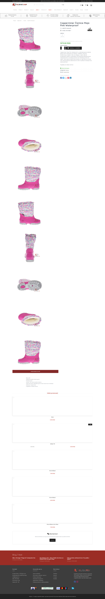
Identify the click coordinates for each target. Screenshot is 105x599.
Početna (15, 9)
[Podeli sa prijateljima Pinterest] (68, 78)
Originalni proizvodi (33, 15)
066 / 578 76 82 (15, 578)
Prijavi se (52, 540)
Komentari (53, 534)
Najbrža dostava (96, 15)
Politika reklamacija (37, 577)
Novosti (55, 575)
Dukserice (43, 9)
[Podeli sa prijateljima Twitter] (63, 78)
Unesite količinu (63, 45)
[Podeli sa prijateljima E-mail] (66, 78)
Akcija (81, 9)
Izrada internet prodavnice (70, 596)
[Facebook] (75, 582)
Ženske (26, 9)
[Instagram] (77, 582)
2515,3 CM (62, 36)
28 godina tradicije (54, 15)
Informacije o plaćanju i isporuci (39, 575)
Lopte (71, 9)
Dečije (31, 9)
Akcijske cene (75, 15)
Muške (20, 9)
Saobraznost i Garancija (38, 580)
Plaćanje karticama (12, 15)
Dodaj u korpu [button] (74, 48)
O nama (76, 9)
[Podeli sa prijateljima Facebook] (61, 78)
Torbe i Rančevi (57, 9)
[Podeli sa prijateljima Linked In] (70, 78)
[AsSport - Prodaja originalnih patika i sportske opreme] (20, 4)
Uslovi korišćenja (36, 573)
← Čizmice (24, 20)
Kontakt (86, 9)
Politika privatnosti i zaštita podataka (40, 582)
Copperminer (19, 20)
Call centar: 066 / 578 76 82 (87, 1)
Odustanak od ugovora (38, 578)
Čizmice (67, 70)
